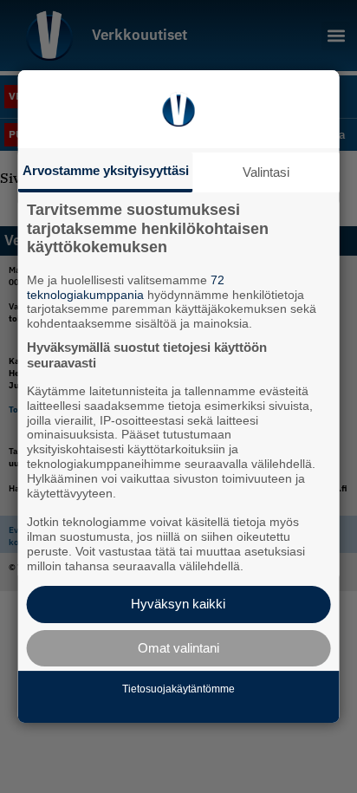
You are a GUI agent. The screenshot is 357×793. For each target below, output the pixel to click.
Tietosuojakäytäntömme (178, 689)
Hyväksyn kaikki (178, 603)
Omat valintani (178, 647)
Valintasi (266, 172)
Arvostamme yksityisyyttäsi (106, 170)
